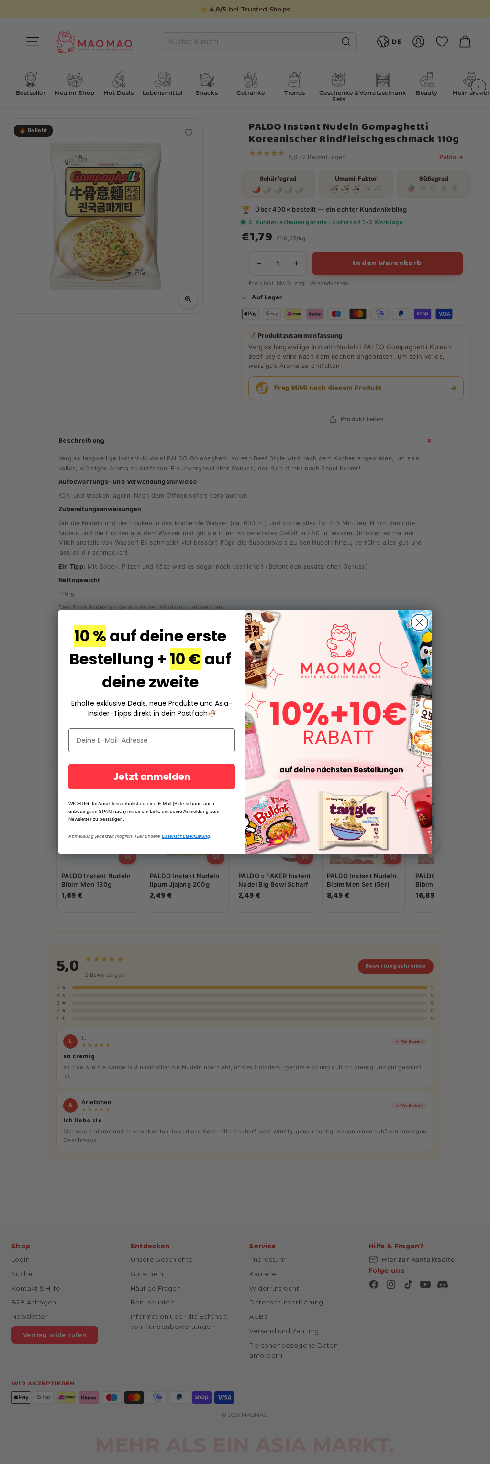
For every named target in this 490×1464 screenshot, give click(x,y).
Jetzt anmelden (151, 776)
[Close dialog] (419, 622)
